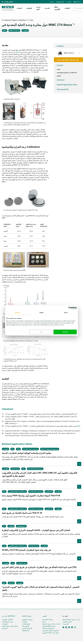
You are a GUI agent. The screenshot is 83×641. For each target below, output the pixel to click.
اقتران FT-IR (49, 491)
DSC (23, 469)
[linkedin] (69, 627)
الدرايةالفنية (38, 8)
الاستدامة (4, 628)
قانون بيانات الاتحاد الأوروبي (50, 633)
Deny (41, 332)
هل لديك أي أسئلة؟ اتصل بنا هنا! (68, 59)
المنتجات (19, 8)
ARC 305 (11, 583)
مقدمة (58, 69)
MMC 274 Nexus (14, 30)
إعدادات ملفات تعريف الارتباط (51, 624)
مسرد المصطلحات (7, 622)
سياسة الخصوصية (47, 619)
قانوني (44, 616)
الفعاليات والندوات (7, 619)
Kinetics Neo (15, 469)
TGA (4, 491)
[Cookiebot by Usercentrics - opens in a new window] (70, 308)
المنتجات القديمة (27, 628)
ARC (17, 52)
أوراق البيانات (26, 624)
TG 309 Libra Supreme (35, 491)
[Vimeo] (66, 627)
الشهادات (4, 624)
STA (12, 449)
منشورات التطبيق (27, 619)
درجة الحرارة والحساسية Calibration (67, 72)
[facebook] (72, 627)
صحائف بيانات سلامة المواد (10, 626)
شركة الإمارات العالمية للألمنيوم (17, 491)
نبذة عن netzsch (8, 616)
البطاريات (25, 30)
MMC (4, 30)
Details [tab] (42, 312)
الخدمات (47, 8)
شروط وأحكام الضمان (49, 626)
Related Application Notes (67, 84)
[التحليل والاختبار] (8, 8)
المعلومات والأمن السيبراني (50, 630)
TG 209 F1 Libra (33, 546)
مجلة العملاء (25, 630)
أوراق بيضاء (25, 626)
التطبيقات (29, 8)
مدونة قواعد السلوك (48, 628)
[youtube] (63, 627)
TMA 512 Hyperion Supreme (49, 449)
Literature (60, 80)
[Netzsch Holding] (2, 2)
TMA (18, 449)
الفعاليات (67, 8)
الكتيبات (24, 622)
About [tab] (66, 312)
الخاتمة (59, 76)
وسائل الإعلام (26, 616)
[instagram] (75, 627)
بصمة (44, 622)
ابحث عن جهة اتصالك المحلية (71, 619)
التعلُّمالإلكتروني (57, 8)
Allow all (65, 332)
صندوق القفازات (21, 526)
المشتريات (65, 624)
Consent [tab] (17, 312)
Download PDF (62, 89)
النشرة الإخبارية (67, 622)
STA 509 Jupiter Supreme (30, 449)
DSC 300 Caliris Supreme (35, 469)
